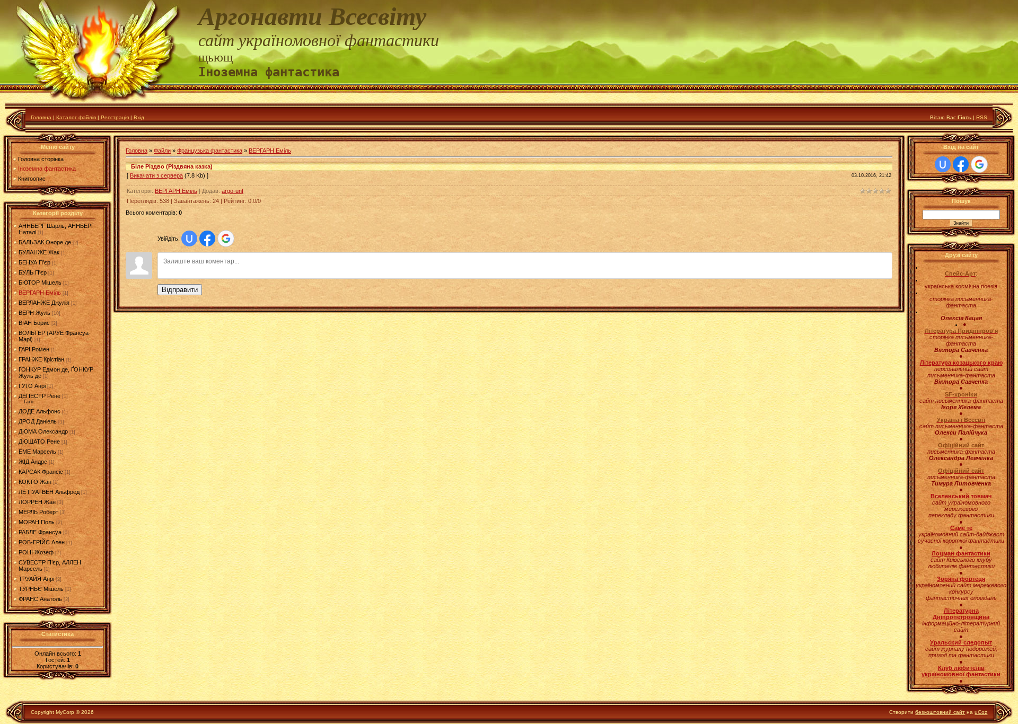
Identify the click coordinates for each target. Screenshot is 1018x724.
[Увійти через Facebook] (207, 238)
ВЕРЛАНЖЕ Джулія (44, 302)
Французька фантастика (209, 150)
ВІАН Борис (34, 323)
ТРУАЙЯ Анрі (36, 579)
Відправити (180, 290)
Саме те (961, 528)
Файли (162, 150)
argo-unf (232, 191)
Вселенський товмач (961, 496)
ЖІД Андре (33, 461)
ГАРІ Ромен (34, 349)
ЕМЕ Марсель (37, 451)
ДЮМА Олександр (43, 431)
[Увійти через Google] (225, 238)
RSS (981, 117)
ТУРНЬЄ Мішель (41, 589)
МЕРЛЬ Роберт (38, 512)
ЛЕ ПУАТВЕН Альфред (49, 492)
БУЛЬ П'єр (33, 272)
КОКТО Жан (35, 482)
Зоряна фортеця (961, 579)
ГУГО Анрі (32, 386)
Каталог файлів (76, 117)
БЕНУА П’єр (34, 262)
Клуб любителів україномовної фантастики (961, 671)
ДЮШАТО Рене (39, 441)
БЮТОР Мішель (40, 282)
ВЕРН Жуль (34, 313)
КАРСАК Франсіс (41, 472)
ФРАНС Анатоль (40, 599)
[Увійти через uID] (189, 238)
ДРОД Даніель (38, 421)
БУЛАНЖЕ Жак (39, 252)
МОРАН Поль (37, 522)
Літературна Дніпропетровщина (961, 613)
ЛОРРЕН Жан (37, 502)
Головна (41, 117)
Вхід (139, 117)
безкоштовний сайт (940, 712)
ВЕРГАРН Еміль (40, 292)
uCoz (981, 712)
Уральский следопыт (961, 642)
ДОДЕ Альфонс (39, 411)
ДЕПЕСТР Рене (39, 396)
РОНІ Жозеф (36, 552)
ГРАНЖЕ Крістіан (41, 359)
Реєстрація (115, 117)
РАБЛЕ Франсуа (40, 532)
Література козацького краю (961, 362)
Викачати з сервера (156, 175)
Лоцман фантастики (961, 553)
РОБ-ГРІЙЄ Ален (42, 542)
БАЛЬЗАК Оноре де (45, 242)
